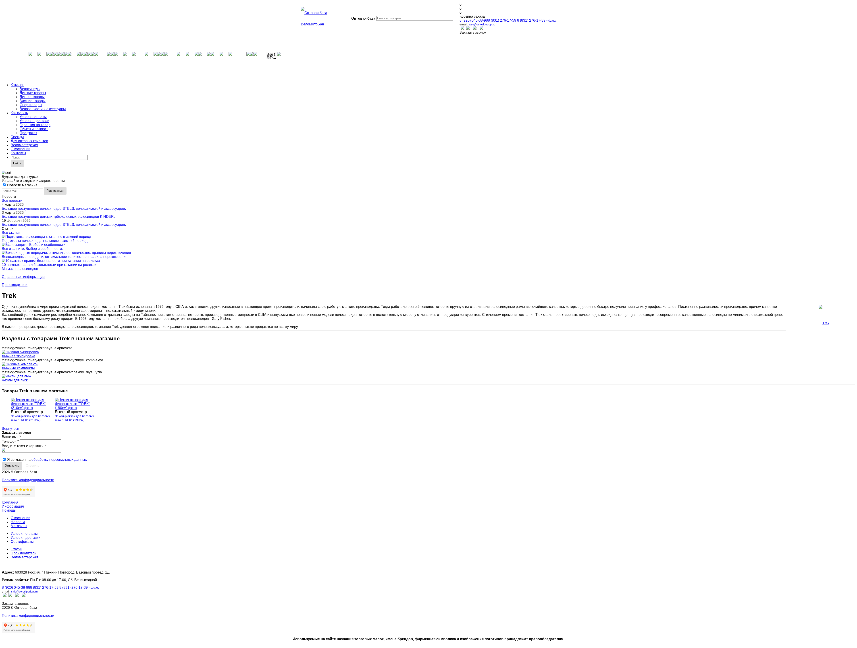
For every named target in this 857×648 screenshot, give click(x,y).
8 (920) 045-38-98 (474, 20)
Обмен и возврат (34, 129)
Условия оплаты (33, 117)
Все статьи (11, 233)
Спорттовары (31, 105)
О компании (20, 149)
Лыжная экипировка (18, 356)
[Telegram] (481, 28)
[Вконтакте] (462, 28)
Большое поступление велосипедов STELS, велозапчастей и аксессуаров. (64, 208)
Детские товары (33, 93)
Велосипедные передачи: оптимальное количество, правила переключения (64, 257)
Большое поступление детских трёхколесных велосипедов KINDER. (58, 216)
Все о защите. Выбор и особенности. (32, 249)
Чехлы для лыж (15, 380)
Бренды (17, 137)
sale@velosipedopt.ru (482, 24)
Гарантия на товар (35, 125)
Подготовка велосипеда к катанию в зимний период (44, 241)
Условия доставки (34, 121)
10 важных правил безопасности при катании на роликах (49, 265)
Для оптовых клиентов (29, 141)
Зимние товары (33, 101)
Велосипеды (30, 89)
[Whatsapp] (468, 28)
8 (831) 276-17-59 (502, 20)
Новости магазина (21, 185)
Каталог (17, 85)
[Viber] (474, 28)
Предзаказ (28, 133)
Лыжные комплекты (18, 368)
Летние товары (32, 97)
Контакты (18, 153)
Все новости (12, 200)
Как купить (19, 113)
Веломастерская (24, 145)
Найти (17, 163)
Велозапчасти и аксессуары (43, 109)
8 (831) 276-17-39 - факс (537, 20)
